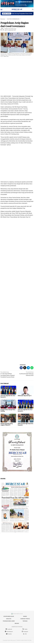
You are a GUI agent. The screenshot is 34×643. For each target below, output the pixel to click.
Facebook (9, 629)
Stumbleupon (10, 631)
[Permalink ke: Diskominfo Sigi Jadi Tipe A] (25, 390)
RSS (26, 634)
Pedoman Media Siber (9, 621)
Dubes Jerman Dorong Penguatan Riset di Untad (13, 13)
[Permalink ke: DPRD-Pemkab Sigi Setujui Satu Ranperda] (25, 418)
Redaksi (17, 623)
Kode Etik (8, 618)
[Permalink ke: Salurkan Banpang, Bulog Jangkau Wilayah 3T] (8, 418)
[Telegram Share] (28, 367)
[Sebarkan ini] (21, 367)
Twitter (25, 629)
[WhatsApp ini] (31, 367)
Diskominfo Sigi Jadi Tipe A (24, 395)
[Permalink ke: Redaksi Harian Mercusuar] (2, 29)
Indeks (25, 616)
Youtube (10, 634)
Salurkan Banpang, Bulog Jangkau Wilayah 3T (7, 424)
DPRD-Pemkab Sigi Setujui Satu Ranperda (25, 424)
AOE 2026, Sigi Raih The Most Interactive (8, 396)
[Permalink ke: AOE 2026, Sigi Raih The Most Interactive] (8, 390)
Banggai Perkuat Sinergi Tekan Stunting (8, 410)
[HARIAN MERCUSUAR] (17, 9)
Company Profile (25, 618)
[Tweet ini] (24, 367)
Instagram (25, 631)
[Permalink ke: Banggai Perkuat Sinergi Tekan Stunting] (8, 404)
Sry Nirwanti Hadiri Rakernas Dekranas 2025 (26, 373)
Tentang (25, 621)
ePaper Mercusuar (9, 616)
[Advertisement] (17, 77)
